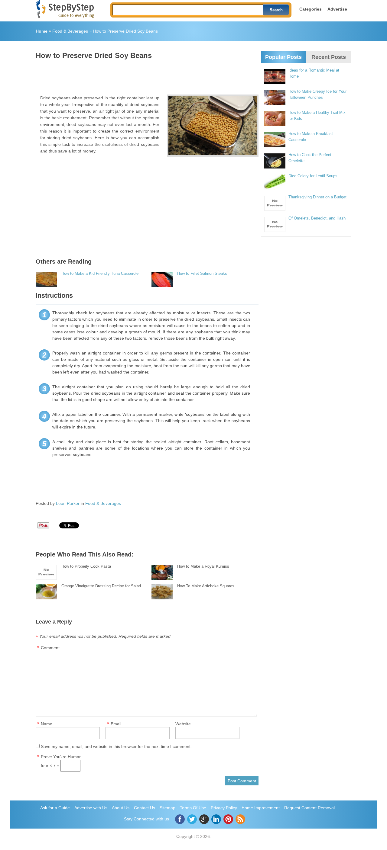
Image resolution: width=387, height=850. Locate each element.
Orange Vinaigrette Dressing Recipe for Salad (101, 586)
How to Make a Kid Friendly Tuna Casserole (99, 273)
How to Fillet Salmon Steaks (202, 273)
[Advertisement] (146, 74)
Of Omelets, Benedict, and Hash (317, 218)
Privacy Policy (224, 807)
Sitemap (167, 807)
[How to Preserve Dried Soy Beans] (213, 126)
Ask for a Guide (55, 807)
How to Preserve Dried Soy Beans (125, 31)
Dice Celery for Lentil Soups (312, 176)
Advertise (337, 9)
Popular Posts (283, 57)
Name (46, 724)
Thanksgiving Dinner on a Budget (317, 197)
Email (116, 724)
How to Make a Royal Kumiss (203, 566)
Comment (50, 648)
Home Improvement (261, 807)
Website (183, 723)
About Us (120, 807)
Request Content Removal (309, 807)
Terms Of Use (193, 807)
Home (41, 31)
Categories (310, 9)
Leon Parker (68, 503)
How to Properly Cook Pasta (86, 566)
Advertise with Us (90, 807)
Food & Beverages (70, 31)
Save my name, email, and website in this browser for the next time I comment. (116, 746)
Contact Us (144, 807)
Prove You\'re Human (61, 757)
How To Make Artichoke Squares (205, 586)
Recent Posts (328, 57)
